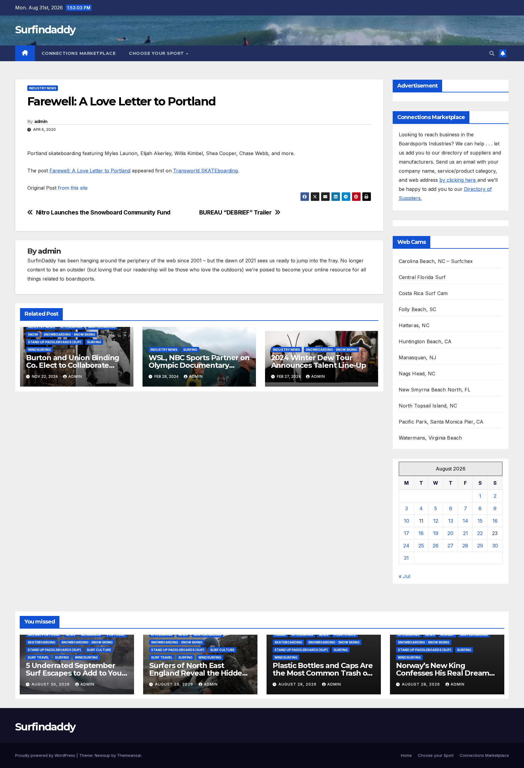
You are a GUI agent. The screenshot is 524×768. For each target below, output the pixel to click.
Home (406, 755)
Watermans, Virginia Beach (430, 438)
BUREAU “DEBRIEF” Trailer (235, 212)
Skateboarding (102, 327)
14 (465, 521)
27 (450, 546)
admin (41, 121)
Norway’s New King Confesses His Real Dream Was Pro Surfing (442, 673)
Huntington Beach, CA (425, 341)
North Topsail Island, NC (428, 406)
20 (450, 533)
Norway (447, 635)
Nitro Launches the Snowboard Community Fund (103, 212)
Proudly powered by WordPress (45, 755)
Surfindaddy (45, 29)
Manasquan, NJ (418, 357)
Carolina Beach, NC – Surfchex (436, 261)
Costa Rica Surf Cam (423, 293)
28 (465, 546)
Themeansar (129, 755)
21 (465, 533)
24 (406, 546)
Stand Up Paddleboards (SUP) (54, 342)
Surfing (94, 342)
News (70, 635)
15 (480, 521)
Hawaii (280, 635)
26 (435, 546)
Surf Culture (99, 650)
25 (421, 546)
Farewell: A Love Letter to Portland (89, 171)
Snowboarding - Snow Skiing (69, 334)
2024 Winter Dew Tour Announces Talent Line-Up (318, 361)
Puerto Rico (345, 635)
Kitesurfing (71, 327)
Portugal (116, 635)
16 (495, 521)
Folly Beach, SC (417, 309)
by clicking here (458, 180)
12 (435, 521)
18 (421, 533)
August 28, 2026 (298, 684)
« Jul (404, 576)
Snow (33, 334)
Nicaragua (91, 635)
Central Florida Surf (422, 277)
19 (435, 533)
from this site (73, 188)
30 (495, 546)
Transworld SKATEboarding (205, 171)
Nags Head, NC (417, 374)
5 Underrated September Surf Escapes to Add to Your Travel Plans (75, 673)
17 (406, 533)
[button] (491, 53)
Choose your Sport (157, 53)
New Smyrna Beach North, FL (435, 390)
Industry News (42, 88)
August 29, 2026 (174, 684)
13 (450, 521)
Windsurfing (39, 349)
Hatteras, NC (414, 325)
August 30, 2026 (51, 684)
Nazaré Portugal (44, 635)
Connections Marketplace (79, 53)
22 (480, 533)
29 (480, 546)
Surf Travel (38, 657)
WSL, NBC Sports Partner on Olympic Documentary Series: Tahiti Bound (199, 365)
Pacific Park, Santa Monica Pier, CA (441, 422)
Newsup (102, 755)
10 (406, 521)
